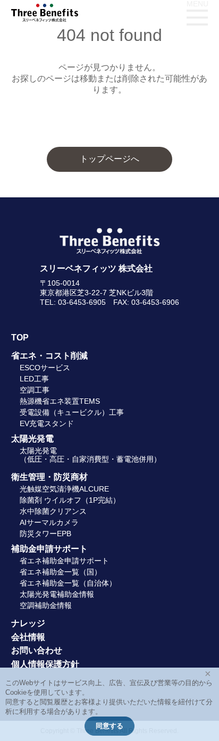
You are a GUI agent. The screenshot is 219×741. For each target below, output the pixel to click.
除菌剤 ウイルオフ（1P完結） (70, 500)
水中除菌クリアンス (53, 511)
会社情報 (28, 637)
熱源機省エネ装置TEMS (60, 401)
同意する (109, 726)
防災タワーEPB (45, 533)
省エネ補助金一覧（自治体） (68, 583)
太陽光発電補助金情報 (57, 594)
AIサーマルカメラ (49, 522)
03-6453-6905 (82, 302)
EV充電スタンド (47, 423)
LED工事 (34, 378)
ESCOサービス (45, 367)
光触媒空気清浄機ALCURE (64, 489)
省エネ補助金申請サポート (64, 560)
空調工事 (34, 390)
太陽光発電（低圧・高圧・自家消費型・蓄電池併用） (90, 454)
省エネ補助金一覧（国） (61, 572)
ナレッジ (28, 623)
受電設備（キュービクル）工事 (72, 412)
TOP (20, 337)
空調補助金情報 (46, 605)
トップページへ (109, 158)
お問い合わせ (36, 650)
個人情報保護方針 (45, 664)
